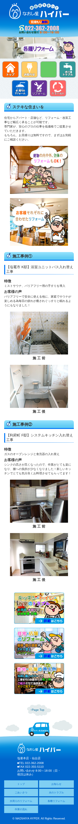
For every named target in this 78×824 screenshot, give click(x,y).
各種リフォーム (56, 801)
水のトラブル (56, 792)
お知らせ (56, 784)
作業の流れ (21, 809)
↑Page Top (37, 709)
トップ (21, 784)
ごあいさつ (21, 792)
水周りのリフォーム (21, 801)
